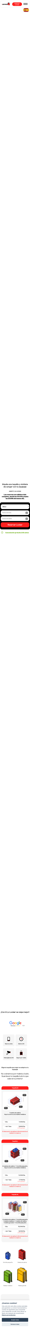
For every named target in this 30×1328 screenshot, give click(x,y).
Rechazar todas (15, 1324)
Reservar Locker (17, 4)
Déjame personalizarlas (9, 1315)
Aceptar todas (15, 1320)
